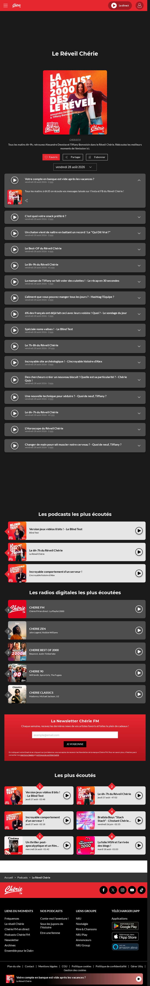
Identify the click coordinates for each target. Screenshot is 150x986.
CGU (64, 966)
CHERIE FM (36, 607)
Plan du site (13, 966)
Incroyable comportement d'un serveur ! (55, 571)
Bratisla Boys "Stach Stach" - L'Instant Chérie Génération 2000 (113, 820)
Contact (29, 966)
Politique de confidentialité (111, 966)
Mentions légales (47, 966)
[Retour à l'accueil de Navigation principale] (16, 5)
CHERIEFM (75, 139)
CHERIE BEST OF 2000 (44, 650)
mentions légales (27, 755)
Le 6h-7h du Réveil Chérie (46, 550)
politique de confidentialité (47, 755)
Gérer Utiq (137, 966)
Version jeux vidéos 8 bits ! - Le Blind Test (55, 529)
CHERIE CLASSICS (41, 692)
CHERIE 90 (36, 671)
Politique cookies (81, 966)
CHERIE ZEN (37, 628)
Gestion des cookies (75, 970)
